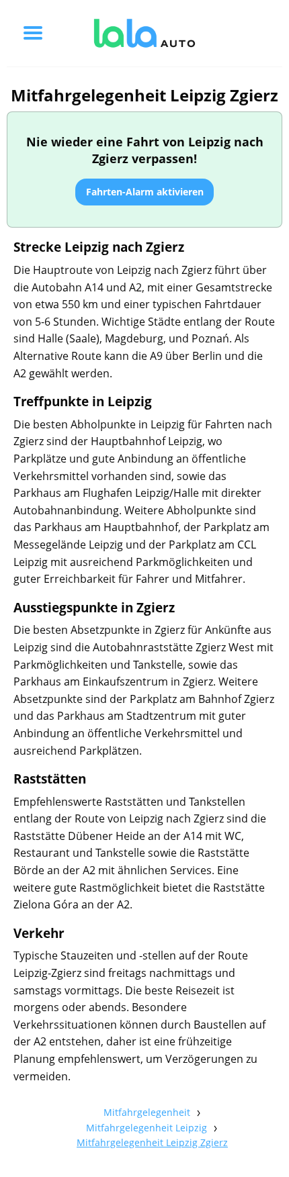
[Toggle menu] (32, 32)
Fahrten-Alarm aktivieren (145, 191)
